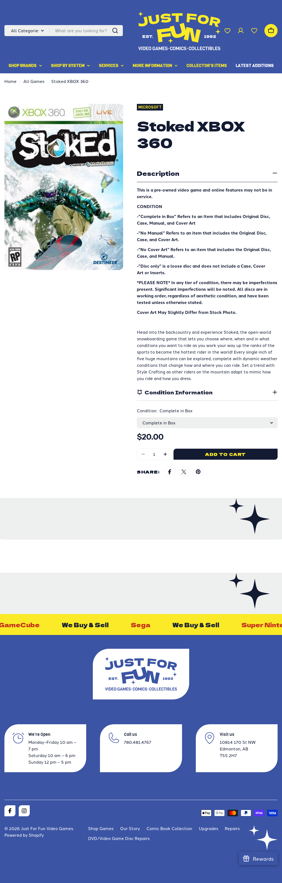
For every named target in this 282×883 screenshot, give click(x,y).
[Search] (115, 30)
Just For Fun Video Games (47, 828)
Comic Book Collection (169, 828)
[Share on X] (183, 471)
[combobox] (63, 30)
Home (10, 81)
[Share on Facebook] (169, 471)
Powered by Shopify (24, 835)
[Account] (240, 30)
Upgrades (208, 828)
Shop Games (100, 828)
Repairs (232, 828)
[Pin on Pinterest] (198, 471)
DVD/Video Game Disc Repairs (119, 838)
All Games (33, 81)
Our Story (130, 828)
